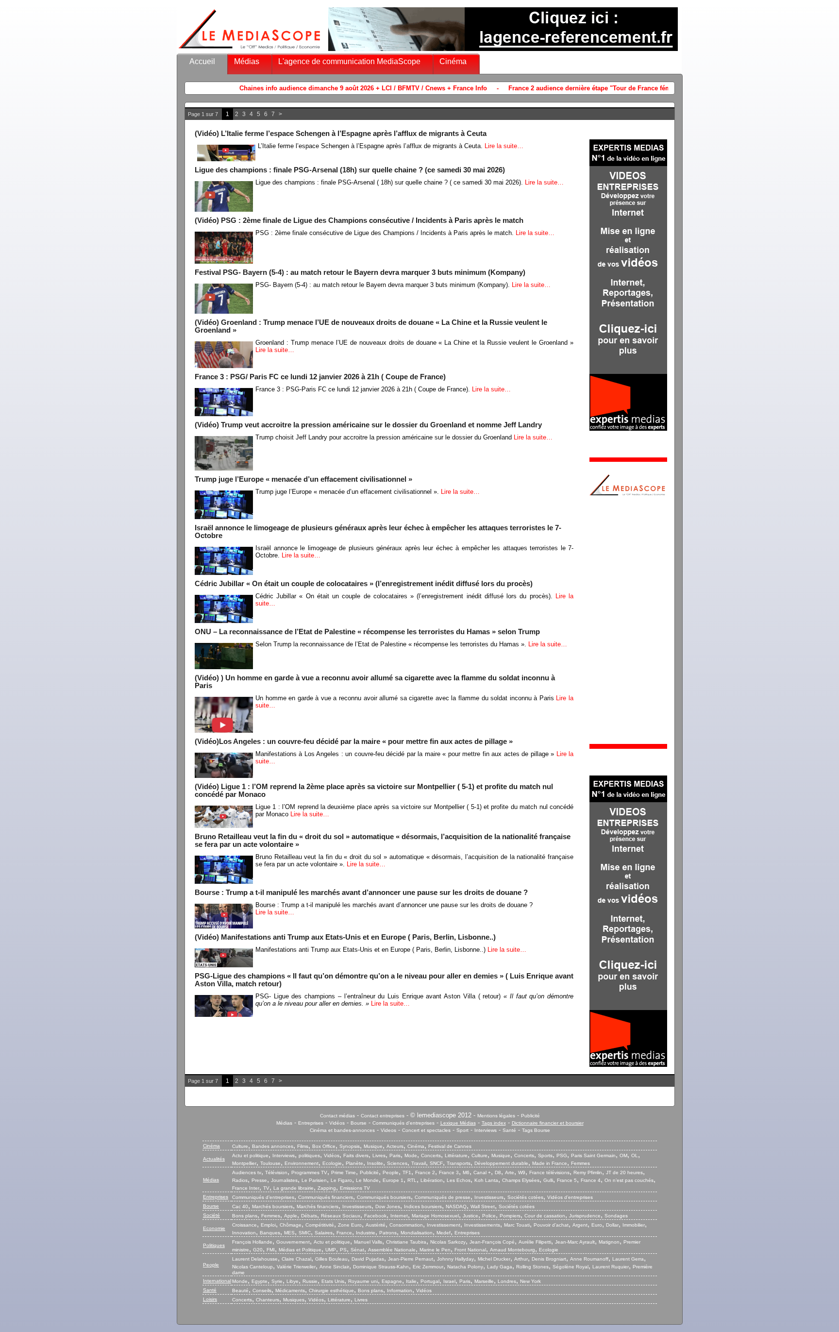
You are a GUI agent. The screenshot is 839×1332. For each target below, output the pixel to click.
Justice (470, 1215)
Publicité (530, 1115)
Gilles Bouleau (331, 1259)
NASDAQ (456, 1206)
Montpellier (244, 1163)
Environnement (302, 1163)
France (344, 1232)
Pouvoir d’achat (551, 1225)
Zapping (327, 1188)
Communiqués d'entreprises (403, 1123)
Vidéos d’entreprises (570, 1197)
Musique (373, 1146)
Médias (246, 61)
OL (634, 1155)
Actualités (214, 1159)
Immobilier (633, 1225)
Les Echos (458, 1180)
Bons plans (244, 1215)
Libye (292, 1281)
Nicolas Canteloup (252, 1266)
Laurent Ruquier (610, 1266)
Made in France (549, 1163)
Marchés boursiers (272, 1206)
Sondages (616, 1215)
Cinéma (453, 61)
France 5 (567, 1180)
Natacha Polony (465, 1266)
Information (399, 1290)
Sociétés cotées (525, 1197)
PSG (561, 1155)
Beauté (240, 1290)
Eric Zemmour (428, 1266)
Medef (443, 1232)
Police (489, 1215)
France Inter (245, 1188)
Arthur (521, 1259)
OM (623, 1155)
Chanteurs (267, 1299)
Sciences (397, 1163)
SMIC (305, 1232)
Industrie (365, 1232)
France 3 (449, 1172)
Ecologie (332, 1163)
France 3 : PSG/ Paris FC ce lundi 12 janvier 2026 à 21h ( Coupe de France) (320, 377)
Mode (410, 1155)
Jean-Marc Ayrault (575, 1242)
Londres (507, 1281)
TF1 (407, 1172)
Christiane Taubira (406, 1242)
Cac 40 (240, 1206)
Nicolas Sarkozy (448, 1242)
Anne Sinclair (334, 1266)
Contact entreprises (382, 1115)
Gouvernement (293, 1242)
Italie (411, 1281)
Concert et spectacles (426, 1130)
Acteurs (394, 1146)
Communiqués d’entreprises (263, 1197)
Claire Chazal (296, 1259)
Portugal (429, 1281)
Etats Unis (332, 1281)
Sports (545, 1155)
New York (530, 1281)
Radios (240, 1180)
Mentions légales (496, 1115)
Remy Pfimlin (587, 1172)
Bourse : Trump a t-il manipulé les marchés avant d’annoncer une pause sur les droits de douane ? (361, 892)
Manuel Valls (368, 1242)
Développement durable (501, 1163)
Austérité (376, 1225)
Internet (399, 1215)
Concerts (431, 1155)
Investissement (443, 1225)
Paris (395, 1155)
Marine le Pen (435, 1249)
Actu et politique (250, 1155)
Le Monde (367, 1180)
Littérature (456, 1155)
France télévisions (549, 1172)
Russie (310, 1281)
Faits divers (356, 1155)
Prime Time (343, 1172)
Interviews (485, 1130)
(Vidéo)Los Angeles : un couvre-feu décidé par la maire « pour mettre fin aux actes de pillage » (354, 741)
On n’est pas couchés (629, 1180)
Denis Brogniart (549, 1259)
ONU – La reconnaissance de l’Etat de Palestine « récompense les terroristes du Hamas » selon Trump (367, 632)
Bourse (359, 1123)
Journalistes (284, 1180)
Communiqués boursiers (384, 1197)
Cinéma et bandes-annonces (342, 1130)
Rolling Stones (532, 1266)
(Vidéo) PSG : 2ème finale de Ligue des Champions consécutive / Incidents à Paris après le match (359, 220)
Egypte (260, 1281)
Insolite (375, 1163)
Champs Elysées (520, 1180)
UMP (330, 1249)
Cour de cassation (544, 1215)
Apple (290, 1215)
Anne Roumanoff (589, 1259)
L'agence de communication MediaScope (349, 61)
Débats (309, 1215)
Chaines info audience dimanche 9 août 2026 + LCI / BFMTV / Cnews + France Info (280, 88)
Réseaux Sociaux (340, 1215)
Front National (470, 1249)
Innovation (244, 1232)
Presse (259, 1180)
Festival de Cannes (449, 1146)
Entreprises (310, 1123)
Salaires (324, 1232)
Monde (240, 1281)
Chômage (291, 1225)
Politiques (214, 1245)
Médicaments (290, 1290)
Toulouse (270, 1163)
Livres (379, 1155)
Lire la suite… (504, 146)
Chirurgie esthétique (331, 1290)
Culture (240, 1146)
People (391, 1172)
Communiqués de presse (442, 1197)
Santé (509, 1130)
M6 (466, 1172)
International (217, 1280)
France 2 (425, 1172)
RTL (412, 1180)
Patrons (388, 1232)
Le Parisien (314, 1180)
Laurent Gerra (628, 1259)
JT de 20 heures (624, 1172)
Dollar (612, 1225)
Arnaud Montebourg (512, 1249)
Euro (596, 1225)
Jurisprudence (585, 1215)
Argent (579, 1225)
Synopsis (349, 1146)
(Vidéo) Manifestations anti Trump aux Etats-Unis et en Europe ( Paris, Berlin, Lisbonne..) (345, 937)
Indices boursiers (423, 1206)
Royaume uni (363, 1281)
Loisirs (210, 1299)
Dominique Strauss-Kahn (381, 1266)
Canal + (482, 1172)
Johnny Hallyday (455, 1259)
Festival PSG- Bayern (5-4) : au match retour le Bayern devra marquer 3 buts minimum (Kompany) (360, 272)
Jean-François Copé (492, 1242)
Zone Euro (350, 1225)
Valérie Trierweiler (296, 1266)
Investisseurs (488, 1197)
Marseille (484, 1281)
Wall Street (482, 1206)
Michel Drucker (494, 1259)
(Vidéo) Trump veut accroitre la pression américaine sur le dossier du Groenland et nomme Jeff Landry (368, 425)
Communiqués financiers (325, 1197)
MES (289, 1232)
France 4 (591, 1180)
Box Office (324, 1146)
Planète (354, 1163)
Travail (418, 1163)
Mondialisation (417, 1232)
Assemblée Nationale (392, 1249)
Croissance (244, 1225)
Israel (449, 1281)
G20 (258, 1249)
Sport (462, 1130)
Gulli (548, 1180)
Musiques (293, 1299)
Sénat (357, 1249)
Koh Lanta (486, 1180)
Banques (270, 1232)
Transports (458, 1163)
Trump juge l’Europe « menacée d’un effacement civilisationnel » (303, 479)
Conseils (261, 1290)
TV (266, 1188)
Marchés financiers (317, 1206)
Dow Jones (387, 1206)
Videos (388, 1130)
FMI (271, 1249)
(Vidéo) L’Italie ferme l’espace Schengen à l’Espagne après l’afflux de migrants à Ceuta (341, 133)
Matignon (609, 1242)
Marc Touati (517, 1225)
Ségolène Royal (570, 1266)
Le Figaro (341, 1180)
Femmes (580, 1163)
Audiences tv (246, 1172)
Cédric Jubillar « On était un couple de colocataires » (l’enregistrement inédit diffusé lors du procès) (364, 584)
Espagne (392, 1281)
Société (211, 1215)
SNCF (436, 1163)
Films (302, 1146)
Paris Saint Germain (593, 1155)
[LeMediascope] (249, 51)
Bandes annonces (272, 1146)
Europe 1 (393, 1180)
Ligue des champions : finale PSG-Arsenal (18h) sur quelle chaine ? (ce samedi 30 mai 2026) (350, 170)
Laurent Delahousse (255, 1259)
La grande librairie (293, 1188)
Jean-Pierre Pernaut (410, 1259)
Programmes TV (309, 1172)
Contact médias (337, 1115)
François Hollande (252, 1242)
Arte (509, 1172)
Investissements (482, 1225)
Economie (214, 1228)
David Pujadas (368, 1259)
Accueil (202, 61)
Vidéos (337, 1123)
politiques (309, 1155)
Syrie (277, 1281)
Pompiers (510, 1215)
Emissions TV (355, 1188)
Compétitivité (319, 1225)
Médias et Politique (300, 1249)
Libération (431, 1180)
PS (343, 1249)
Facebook (375, 1215)
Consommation (406, 1225)
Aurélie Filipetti (535, 1242)
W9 (521, 1172)
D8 (498, 1172)
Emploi (268, 1225)
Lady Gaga (499, 1266)
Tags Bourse (536, 1130)
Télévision (276, 1172)
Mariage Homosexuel (435, 1215)
